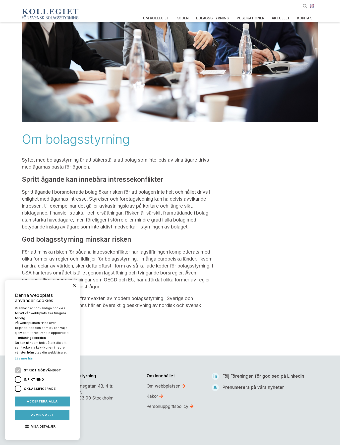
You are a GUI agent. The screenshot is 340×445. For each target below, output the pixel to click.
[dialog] (42, 360)
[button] (42, 426)
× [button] (74, 285)
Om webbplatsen (164, 386)
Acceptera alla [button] (42, 401)
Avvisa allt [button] (42, 415)
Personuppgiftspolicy (168, 406)
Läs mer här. (24, 358)
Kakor (153, 396)
